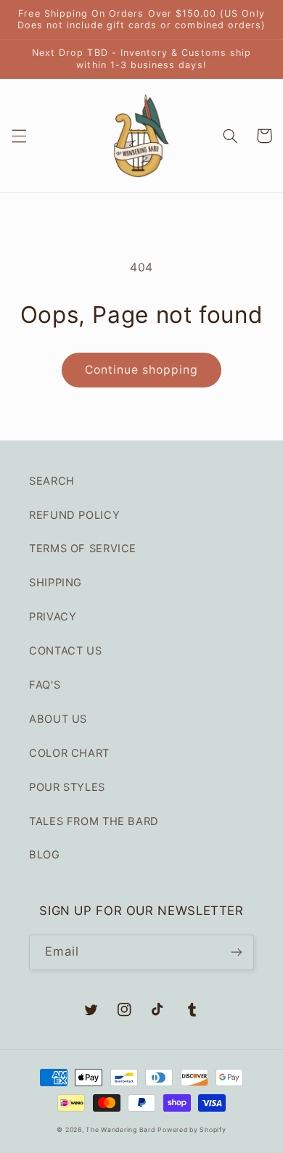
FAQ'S (44, 685)
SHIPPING (55, 582)
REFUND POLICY (74, 515)
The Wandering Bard (120, 1129)
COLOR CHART (69, 753)
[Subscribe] (236, 952)
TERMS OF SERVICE (82, 548)
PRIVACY (52, 616)
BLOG (44, 854)
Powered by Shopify (191, 1129)
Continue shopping (142, 370)
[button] (19, 135)
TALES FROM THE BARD (94, 821)
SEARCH (52, 481)
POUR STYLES (67, 787)
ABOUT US (58, 719)
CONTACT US (65, 650)
